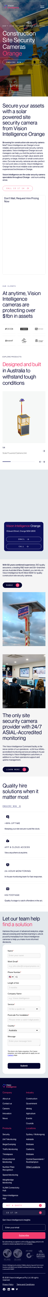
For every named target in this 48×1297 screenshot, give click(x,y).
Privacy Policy (31, 1242)
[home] (11, 7)
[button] (42, 7)
